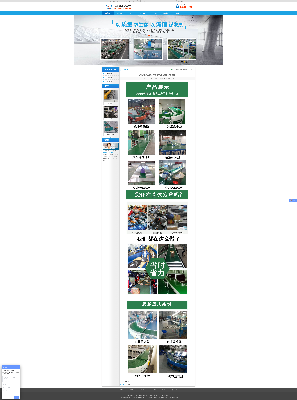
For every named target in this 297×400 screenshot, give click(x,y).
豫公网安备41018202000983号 (163, 395)
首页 (181, 69)
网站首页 (107, 13)
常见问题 (109, 81)
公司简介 (119, 13)
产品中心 (131, 13)
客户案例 (142, 13)
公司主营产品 (128, 384)
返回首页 (178, 1)
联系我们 (184, 1)
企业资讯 (109, 73)
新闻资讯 (165, 13)
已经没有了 (127, 381)
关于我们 (154, 13)
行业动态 (109, 77)
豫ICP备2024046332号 (151, 395)
